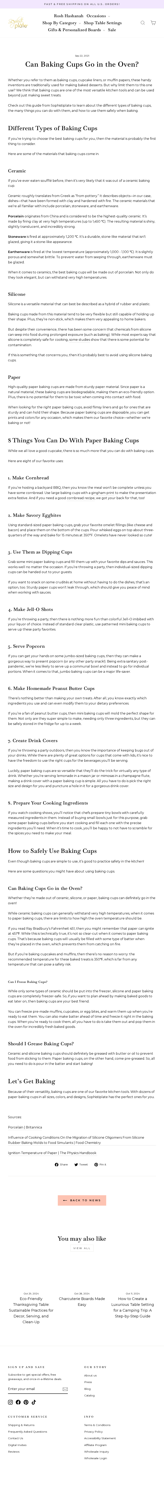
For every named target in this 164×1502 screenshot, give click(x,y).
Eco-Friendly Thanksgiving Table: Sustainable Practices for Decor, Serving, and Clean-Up (31, 1310)
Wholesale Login (95, 1458)
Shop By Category (60, 22)
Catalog (89, 1395)
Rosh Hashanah (69, 15)
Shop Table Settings (103, 22)
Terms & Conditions (97, 1425)
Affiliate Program (95, 1445)
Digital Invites (17, 1445)
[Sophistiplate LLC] (18, 23)
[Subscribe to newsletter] (65, 1389)
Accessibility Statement (100, 1438)
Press (88, 1382)
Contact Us (15, 1438)
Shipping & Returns (21, 1425)
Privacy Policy (93, 1431)
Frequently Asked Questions (27, 1431)
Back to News (85, 1200)
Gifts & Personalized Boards (75, 29)
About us (90, 1375)
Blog (87, 1388)
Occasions (97, 15)
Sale (112, 29)
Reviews (13, 1451)
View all (82, 1248)
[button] (143, 23)
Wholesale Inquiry (96, 1451)
